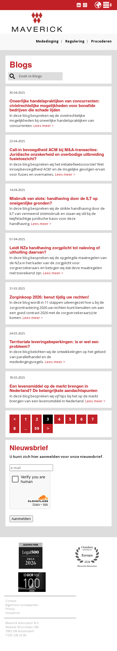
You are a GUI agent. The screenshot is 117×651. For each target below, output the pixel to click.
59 (37, 428)
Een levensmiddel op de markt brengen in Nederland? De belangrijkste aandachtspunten (53, 388)
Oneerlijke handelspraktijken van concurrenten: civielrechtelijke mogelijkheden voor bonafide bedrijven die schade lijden (55, 105)
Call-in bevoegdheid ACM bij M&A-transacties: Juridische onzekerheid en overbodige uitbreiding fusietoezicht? (57, 154)
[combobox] (40, 76)
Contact (10, 601)
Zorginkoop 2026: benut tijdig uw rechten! (49, 297)
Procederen (101, 41)
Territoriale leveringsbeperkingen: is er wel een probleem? (54, 344)
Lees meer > (43, 125)
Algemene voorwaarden (21, 605)
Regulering (74, 41)
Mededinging (47, 41)
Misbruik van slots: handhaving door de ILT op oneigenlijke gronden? (54, 200)
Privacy (10, 609)
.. (25, 428)
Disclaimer (12, 613)
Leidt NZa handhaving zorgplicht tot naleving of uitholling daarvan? (55, 250)
